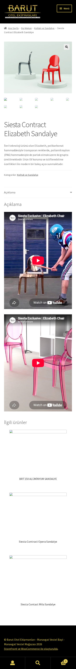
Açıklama (9, 192)
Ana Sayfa (13, 28)
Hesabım (12, 663)
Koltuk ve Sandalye (44, 28)
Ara (38, 663)
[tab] (38, 192)
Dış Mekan (26, 28)
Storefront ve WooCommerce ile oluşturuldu (31, 648)
